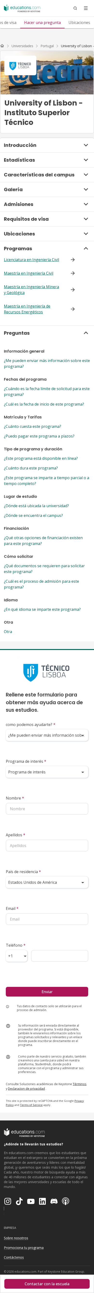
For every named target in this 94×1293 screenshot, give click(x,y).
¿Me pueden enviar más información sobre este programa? (47, 363)
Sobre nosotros (16, 1238)
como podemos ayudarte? (30, 724)
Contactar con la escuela (47, 1283)
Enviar (47, 991)
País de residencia (23, 871)
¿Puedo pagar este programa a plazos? (39, 436)
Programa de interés (26, 761)
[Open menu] (85, 8)
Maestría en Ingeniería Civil (28, 273)
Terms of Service (31, 1105)
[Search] (75, 8)
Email (12, 908)
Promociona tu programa (24, 1247)
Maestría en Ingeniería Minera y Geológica (31, 289)
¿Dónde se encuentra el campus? (33, 515)
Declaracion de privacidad (26, 1088)
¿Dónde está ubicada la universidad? (36, 505)
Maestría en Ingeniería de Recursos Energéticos (27, 309)
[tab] (42, 22)
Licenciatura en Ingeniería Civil (31, 259)
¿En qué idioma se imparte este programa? (42, 609)
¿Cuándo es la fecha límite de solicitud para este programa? (47, 391)
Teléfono (16, 945)
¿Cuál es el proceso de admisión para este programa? (41, 584)
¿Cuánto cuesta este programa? (32, 426)
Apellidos (15, 835)
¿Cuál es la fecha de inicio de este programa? (44, 404)
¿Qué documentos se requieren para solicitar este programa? (44, 568)
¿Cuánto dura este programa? (31, 468)
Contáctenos (14, 1257)
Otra (8, 631)
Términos (80, 1084)
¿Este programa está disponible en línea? (41, 458)
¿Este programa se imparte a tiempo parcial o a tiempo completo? (46, 480)
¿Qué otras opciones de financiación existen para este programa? (43, 540)
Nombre (15, 798)
